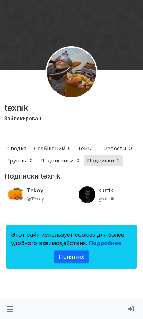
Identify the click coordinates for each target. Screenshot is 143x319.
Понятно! (71, 256)
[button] (10, 309)
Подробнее (105, 243)
